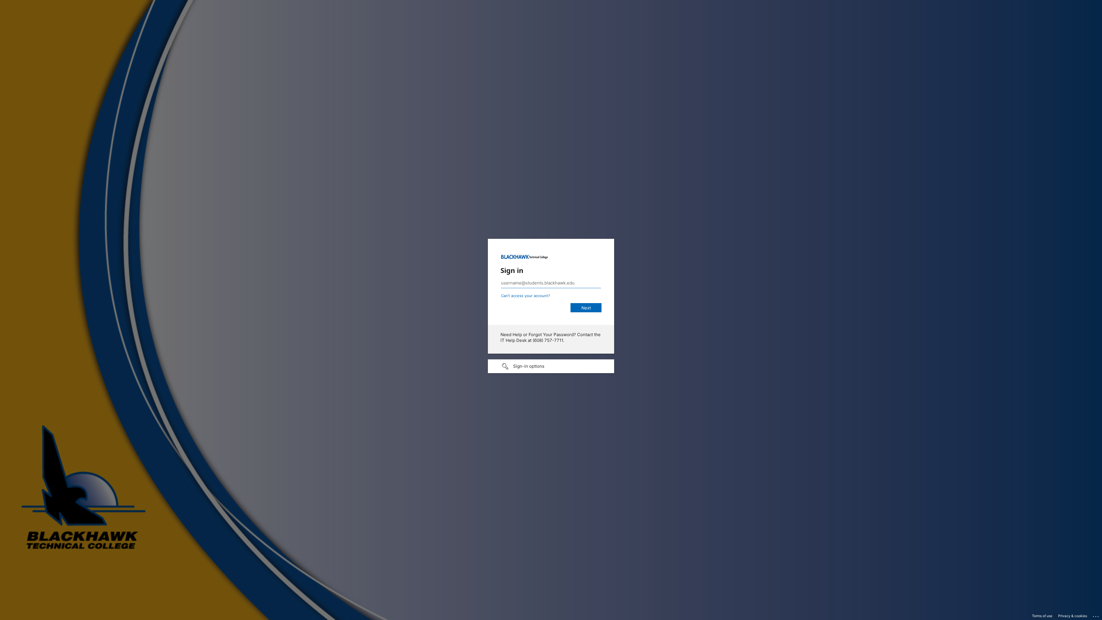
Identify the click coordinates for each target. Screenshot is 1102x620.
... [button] (1096, 615)
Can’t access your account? (525, 295)
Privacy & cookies (1072, 616)
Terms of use (1042, 616)
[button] (551, 366)
